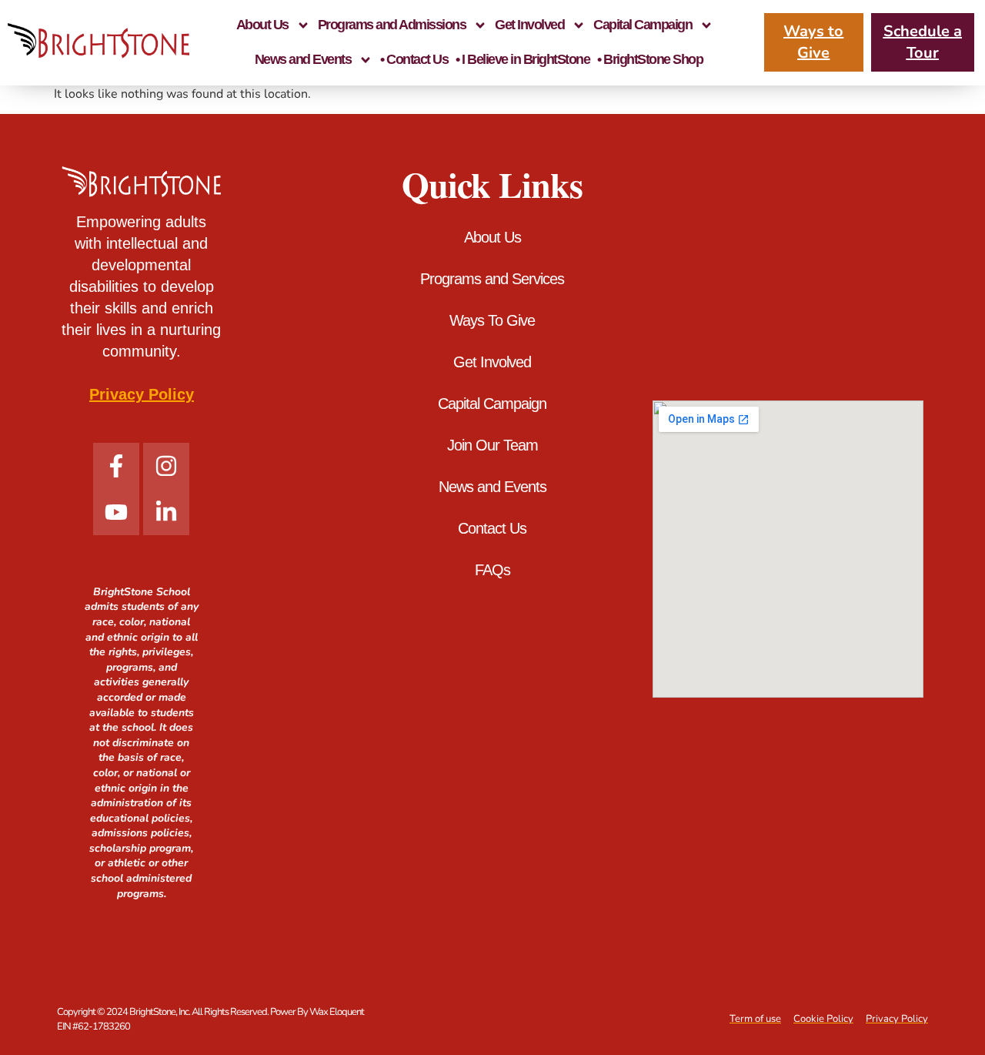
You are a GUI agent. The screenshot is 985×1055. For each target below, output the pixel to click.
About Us (262, 24)
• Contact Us (414, 59)
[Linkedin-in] (166, 512)
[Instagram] (166, 466)
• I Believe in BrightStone (522, 59)
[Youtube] (116, 512)
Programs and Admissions (392, 24)
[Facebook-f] (116, 466)
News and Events (303, 59)
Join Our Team (492, 445)
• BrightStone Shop (650, 59)
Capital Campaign (642, 24)
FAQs (492, 569)
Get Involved (529, 24)
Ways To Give (492, 320)
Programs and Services (492, 278)
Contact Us (492, 528)
